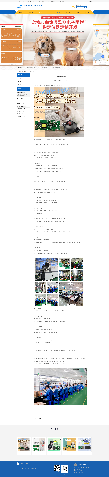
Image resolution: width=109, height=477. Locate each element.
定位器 (19, 81)
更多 (28, 89)
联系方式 (87, 12)
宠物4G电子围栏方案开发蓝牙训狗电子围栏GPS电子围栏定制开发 (58, 453)
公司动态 (59, 12)
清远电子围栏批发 (40, 418)
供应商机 (31, 12)
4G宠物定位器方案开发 (82, 453)
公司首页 (21, 12)
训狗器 (19, 78)
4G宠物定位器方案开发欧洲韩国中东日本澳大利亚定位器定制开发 (73, 453)
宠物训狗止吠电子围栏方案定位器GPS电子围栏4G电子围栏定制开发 (43, 453)
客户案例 (68, 12)
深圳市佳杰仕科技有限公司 (25, 468)
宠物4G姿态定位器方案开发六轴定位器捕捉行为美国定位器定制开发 (28, 453)
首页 (22, 71)
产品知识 (78, 12)
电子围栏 (20, 84)
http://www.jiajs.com (37, 414)
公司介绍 (49, 12)
